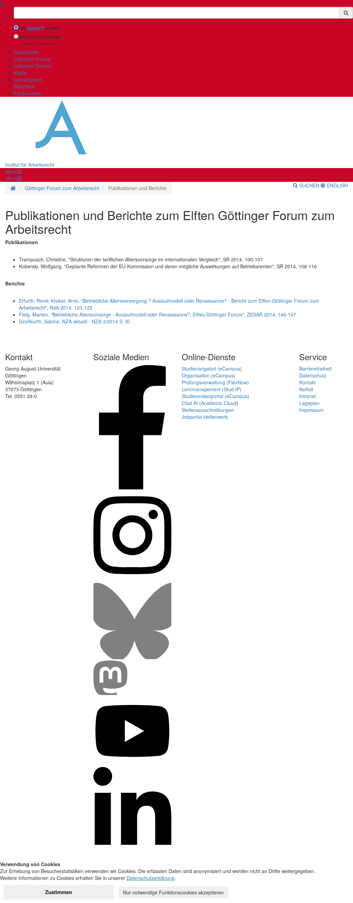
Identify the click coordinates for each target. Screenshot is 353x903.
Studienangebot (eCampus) (212, 368)
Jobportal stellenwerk (205, 416)
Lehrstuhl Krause (32, 58)
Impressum (311, 409)
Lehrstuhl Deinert (32, 65)
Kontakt (307, 382)
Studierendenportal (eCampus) (215, 396)
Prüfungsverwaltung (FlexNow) (215, 382)
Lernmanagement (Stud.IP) (211, 389)
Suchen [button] (309, 185)
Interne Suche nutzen (40, 37)
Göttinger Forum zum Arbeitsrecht (62, 188)
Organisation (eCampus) (208, 375)
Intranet (307, 396)
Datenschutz (312, 375)
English (336, 185)
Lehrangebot (28, 79)
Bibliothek (24, 86)
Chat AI (190, 402)
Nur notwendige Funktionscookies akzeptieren (173, 892)
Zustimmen (58, 892)
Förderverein (28, 93)
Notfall (306, 389)
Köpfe (20, 72)
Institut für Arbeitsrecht (29, 164)
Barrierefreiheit (315, 368)
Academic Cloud (218, 402)
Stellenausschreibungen (208, 409)
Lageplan (309, 402)
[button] (13, 171)
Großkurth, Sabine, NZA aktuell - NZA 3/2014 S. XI (74, 321)
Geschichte (26, 52)
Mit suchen (40, 28)
